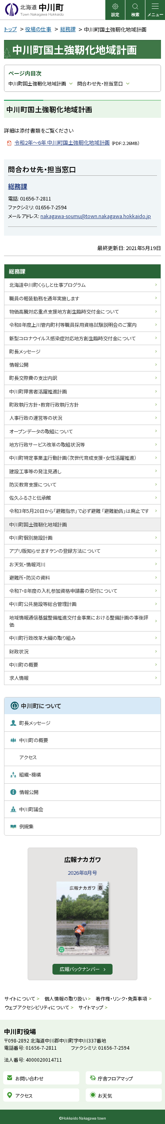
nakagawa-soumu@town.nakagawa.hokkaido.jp (95, 216)
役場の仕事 (38, 29)
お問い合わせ (29, 1078)
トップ (10, 29)
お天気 (105, 1095)
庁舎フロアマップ (115, 1078)
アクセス (24, 1095)
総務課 (68, 29)
